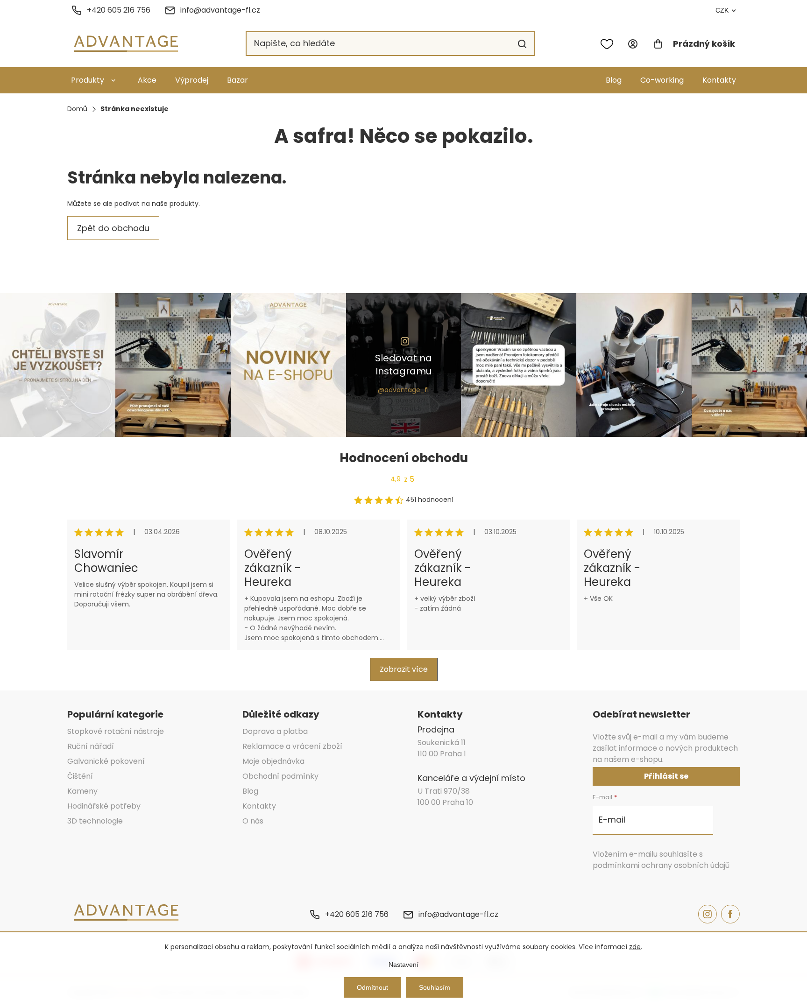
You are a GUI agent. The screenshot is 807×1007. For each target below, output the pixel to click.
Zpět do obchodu (113, 228)
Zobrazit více (404, 669)
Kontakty (719, 80)
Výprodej (191, 80)
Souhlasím (434, 987)
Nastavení (403, 964)
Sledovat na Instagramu (403, 365)
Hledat (522, 43)
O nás (252, 821)
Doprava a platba (275, 731)
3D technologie (95, 821)
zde (635, 946)
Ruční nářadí (90, 746)
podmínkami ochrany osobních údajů (661, 865)
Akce (147, 80)
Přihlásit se (666, 776)
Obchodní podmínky (280, 776)
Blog (614, 80)
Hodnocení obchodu (404, 458)
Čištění (80, 776)
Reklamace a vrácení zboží (292, 746)
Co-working (662, 80)
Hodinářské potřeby (104, 806)
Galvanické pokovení (106, 761)
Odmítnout (372, 987)
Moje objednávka (273, 761)
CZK (722, 10)
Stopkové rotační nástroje (115, 731)
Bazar (237, 80)
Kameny (82, 791)
